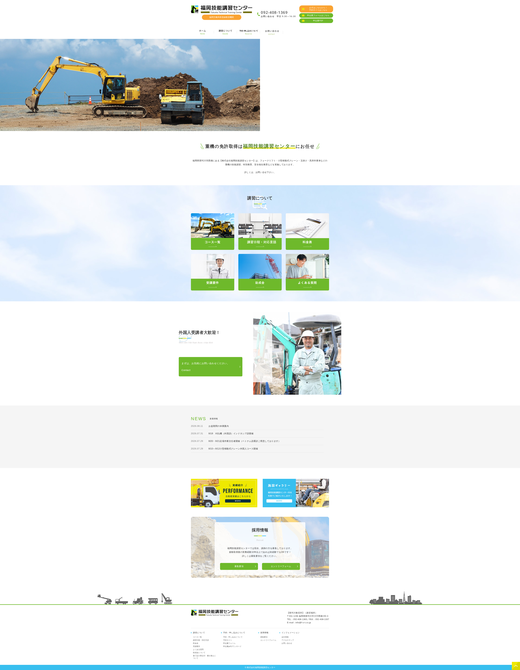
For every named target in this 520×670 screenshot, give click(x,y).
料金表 (195, 643)
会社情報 (294, 32)
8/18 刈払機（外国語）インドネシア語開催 (231, 433)
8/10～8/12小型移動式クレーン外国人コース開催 (233, 449)
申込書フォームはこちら (318, 15)
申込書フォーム (229, 643)
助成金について (199, 653)
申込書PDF (318, 21)
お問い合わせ (287, 643)
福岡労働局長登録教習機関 (221, 17)
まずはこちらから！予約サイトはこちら (318, 9)
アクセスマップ (288, 640)
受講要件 (196, 646)
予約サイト (227, 640)
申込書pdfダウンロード (232, 646)
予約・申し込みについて (233, 637)
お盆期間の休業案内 (219, 426)
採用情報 (317, 32)
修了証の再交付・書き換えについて (204, 657)
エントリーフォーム (281, 566)
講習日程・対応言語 (201, 640)
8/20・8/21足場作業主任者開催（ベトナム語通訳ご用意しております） (245, 441)
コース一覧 (197, 637)
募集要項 (239, 566)
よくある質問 (198, 649)
